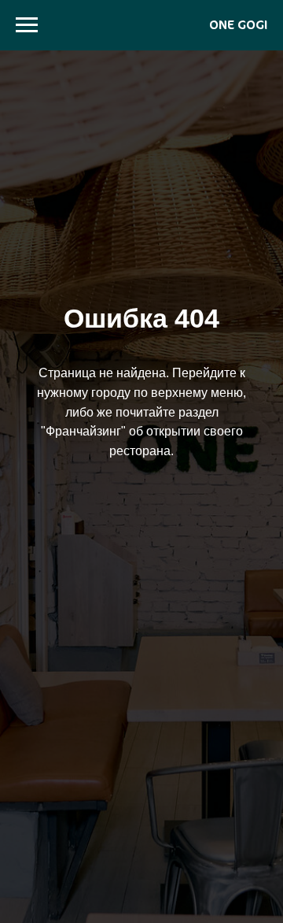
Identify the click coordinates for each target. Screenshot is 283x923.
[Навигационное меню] (27, 25)
